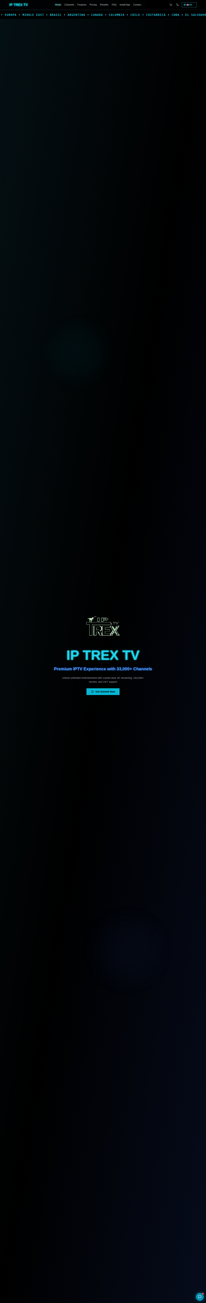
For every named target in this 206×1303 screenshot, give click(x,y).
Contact (137, 5)
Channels (69, 5)
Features (81, 5)
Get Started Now (105, 691)
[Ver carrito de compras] (170, 4)
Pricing (93, 5)
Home (58, 5)
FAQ (114, 5)
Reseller (104, 5)
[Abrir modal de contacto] (177, 4)
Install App (125, 5)
